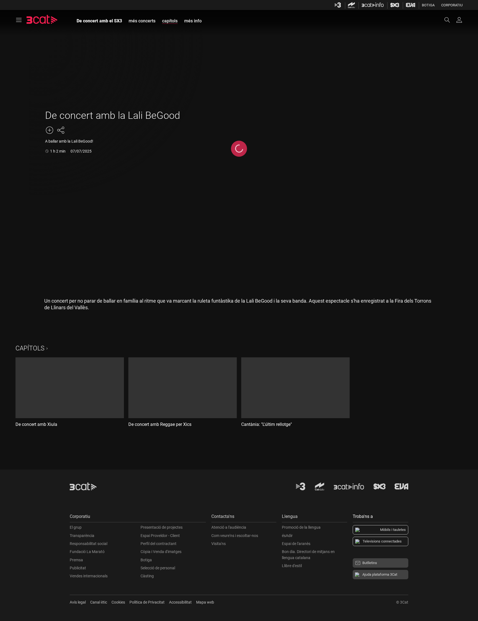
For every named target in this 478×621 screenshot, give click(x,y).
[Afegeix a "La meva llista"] (49, 130)
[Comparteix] (60, 130)
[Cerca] (450, 20)
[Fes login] (459, 20)
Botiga (428, 5)
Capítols (30, 348)
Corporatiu (452, 5)
